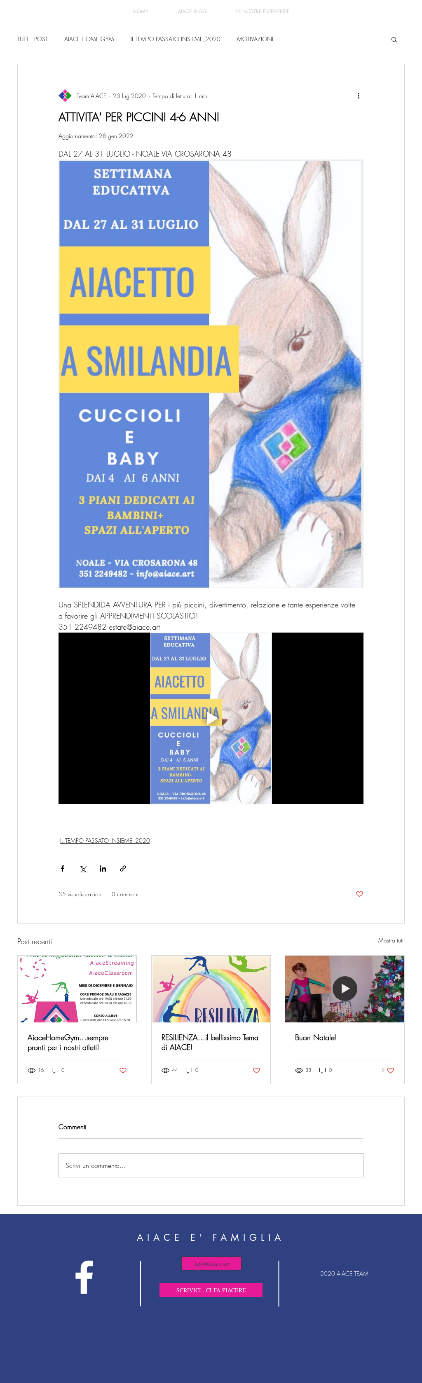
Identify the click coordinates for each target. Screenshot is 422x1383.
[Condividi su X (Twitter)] (83, 868)
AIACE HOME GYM (89, 39)
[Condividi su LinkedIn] (103, 868)
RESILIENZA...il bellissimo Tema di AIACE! (210, 1042)
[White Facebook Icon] (84, 1277)
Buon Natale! (316, 1037)
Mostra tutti (391, 940)
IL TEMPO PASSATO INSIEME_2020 (175, 39)
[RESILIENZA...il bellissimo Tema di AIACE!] (211, 989)
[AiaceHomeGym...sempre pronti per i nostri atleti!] (77, 989)
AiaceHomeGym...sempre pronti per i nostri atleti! (68, 1042)
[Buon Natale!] (344, 989)
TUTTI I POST (32, 39)
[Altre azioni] (358, 96)
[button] (394, 39)
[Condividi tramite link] (123, 868)
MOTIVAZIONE (256, 39)
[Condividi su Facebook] (62, 868)
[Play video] (211, 718)
